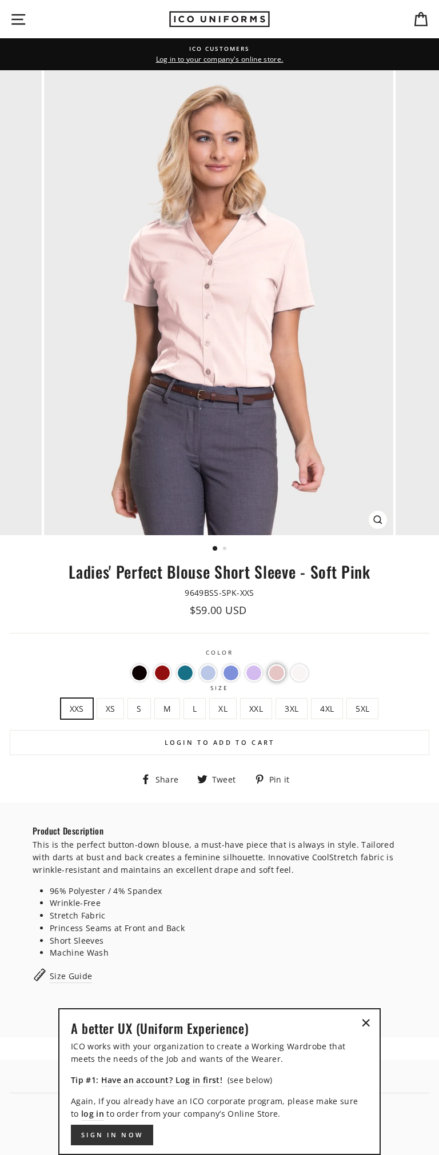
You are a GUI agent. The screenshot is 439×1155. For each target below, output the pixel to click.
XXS (77, 708)
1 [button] (215, 549)
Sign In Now (112, 1134)
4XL (327, 708)
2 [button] (226, 549)
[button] (139, 672)
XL (223, 708)
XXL (256, 708)
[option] (219, 54)
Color (219, 652)
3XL (291, 708)
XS (110, 708)
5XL (362, 708)
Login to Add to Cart (220, 742)
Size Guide (71, 975)
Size (219, 688)
